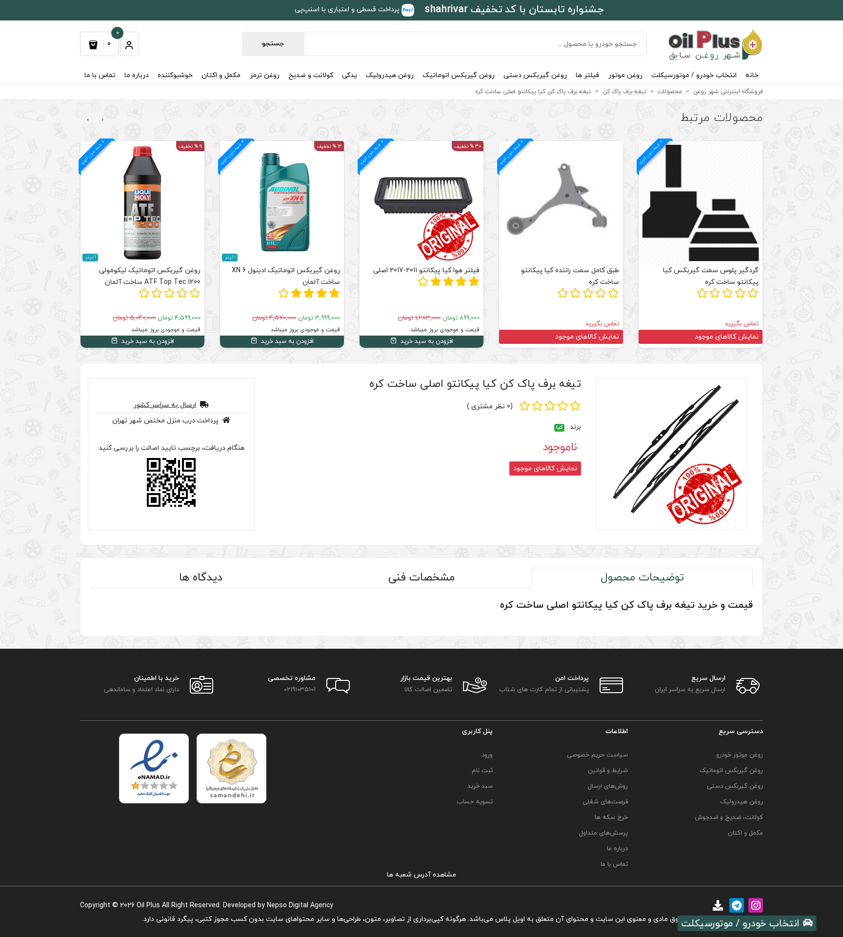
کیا (559, 427)
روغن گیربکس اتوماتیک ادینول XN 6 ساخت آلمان (286, 276)
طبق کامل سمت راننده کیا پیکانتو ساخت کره (570, 276)
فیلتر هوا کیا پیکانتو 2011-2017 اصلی (426, 270)
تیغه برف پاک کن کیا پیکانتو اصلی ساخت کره (475, 384)
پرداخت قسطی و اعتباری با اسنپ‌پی (348, 9)
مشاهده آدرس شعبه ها (421, 874)
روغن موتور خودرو (739, 755)
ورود (487, 755)
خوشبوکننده (175, 75)
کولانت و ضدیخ (310, 75)
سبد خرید (480, 786)
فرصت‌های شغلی (605, 801)
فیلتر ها (587, 75)
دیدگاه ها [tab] (200, 577)
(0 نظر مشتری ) (490, 406)
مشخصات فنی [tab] (421, 577)
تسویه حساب (475, 801)
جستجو (273, 43)
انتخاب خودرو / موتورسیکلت (694, 75)
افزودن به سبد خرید (426, 341)
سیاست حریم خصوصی (597, 755)
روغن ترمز (265, 75)
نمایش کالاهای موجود (727, 336)
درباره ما (136, 75)
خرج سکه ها (611, 817)
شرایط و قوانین (608, 770)
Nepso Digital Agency (300, 905)
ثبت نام (482, 770)
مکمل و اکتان (221, 75)
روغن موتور (625, 75)
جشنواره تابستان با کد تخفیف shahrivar (514, 9)
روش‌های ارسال (608, 786)
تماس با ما (100, 75)
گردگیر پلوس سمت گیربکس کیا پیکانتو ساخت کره (711, 276)
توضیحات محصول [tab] (642, 577)
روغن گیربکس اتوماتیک (458, 75)
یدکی (349, 75)
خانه (752, 75)
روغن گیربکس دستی (535, 75)
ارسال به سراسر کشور (165, 405)
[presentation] (102, 120)
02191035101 (300, 689)
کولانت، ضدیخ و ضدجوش (729, 817)
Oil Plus (148, 905)
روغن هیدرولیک (390, 75)
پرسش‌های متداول (603, 833)
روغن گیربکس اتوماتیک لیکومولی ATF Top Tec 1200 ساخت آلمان (150, 276)
